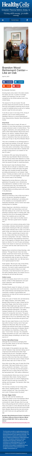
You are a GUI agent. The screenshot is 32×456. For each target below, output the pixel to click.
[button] (2, 20)
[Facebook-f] (27, 20)
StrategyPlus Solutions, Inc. (21, 453)
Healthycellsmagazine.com (22, 431)
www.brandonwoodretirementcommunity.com (16, 422)
